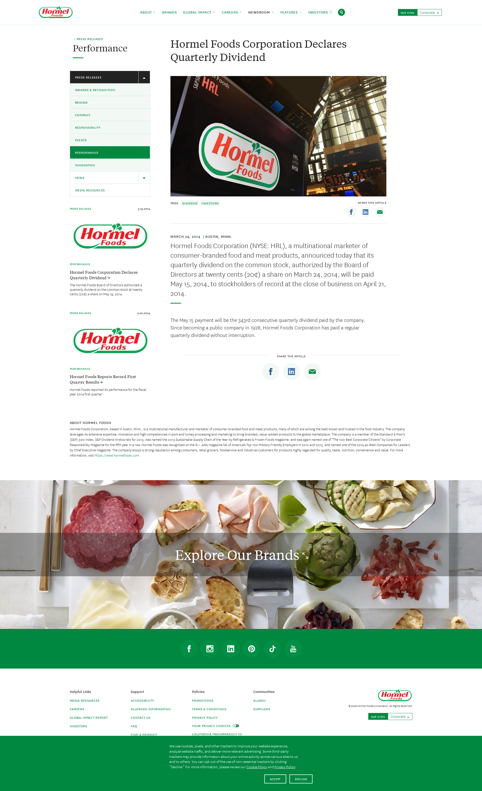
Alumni (259, 700)
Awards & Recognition (95, 89)
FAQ (134, 726)
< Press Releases (88, 39)
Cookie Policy (257, 766)
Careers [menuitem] (230, 12)
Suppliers (261, 708)
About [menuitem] (146, 12)
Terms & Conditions (209, 708)
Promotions (202, 700)
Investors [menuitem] (318, 12)
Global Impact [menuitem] (198, 12)
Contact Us (140, 717)
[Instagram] (209, 648)
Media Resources (90, 190)
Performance (87, 152)
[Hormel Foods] (55, 11)
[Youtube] (293, 648)
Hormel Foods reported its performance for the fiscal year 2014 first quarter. (108, 391)
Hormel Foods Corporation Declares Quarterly (104, 274)
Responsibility (88, 127)
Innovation (85, 165)
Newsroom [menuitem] (259, 12)
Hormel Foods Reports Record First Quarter (103, 379)
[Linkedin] (365, 212)
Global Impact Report (89, 717)
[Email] (380, 212)
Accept (275, 778)
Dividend (190, 203)
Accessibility (142, 700)
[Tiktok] (272, 648)
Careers (77, 708)
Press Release (80, 208)
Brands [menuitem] (169, 12)
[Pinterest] (251, 648)
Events (81, 139)
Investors (210, 203)
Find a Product (144, 734)
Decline (301, 778)
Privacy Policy (205, 717)
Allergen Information (150, 708)
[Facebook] (351, 212)
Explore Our (238, 554)
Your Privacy (211, 725)
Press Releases (88, 77)
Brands (81, 102)
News (80, 177)
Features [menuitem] (289, 12)
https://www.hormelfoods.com (117, 455)
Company (83, 114)
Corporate (428, 12)
